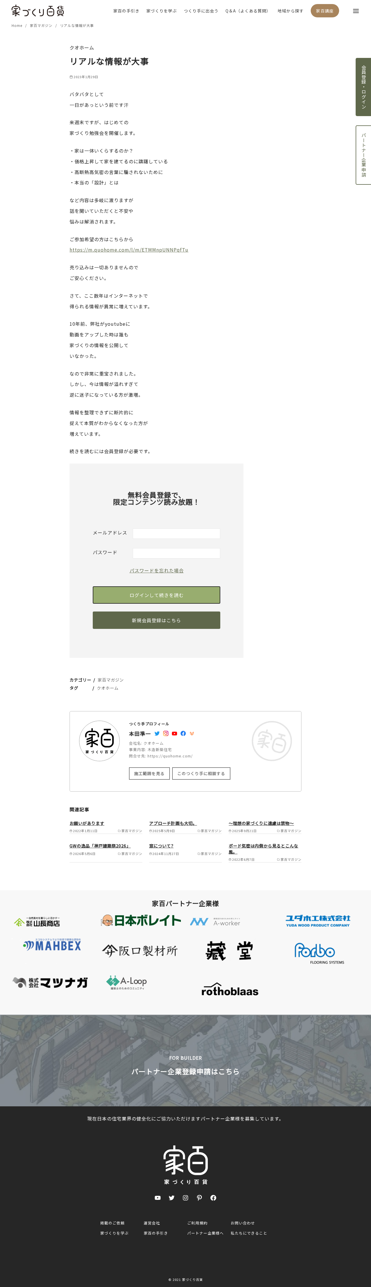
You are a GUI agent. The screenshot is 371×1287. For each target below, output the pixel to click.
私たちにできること (249, 1233)
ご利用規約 (197, 1223)
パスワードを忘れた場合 (157, 570)
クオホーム (108, 688)
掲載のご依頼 (112, 1223)
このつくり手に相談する (201, 773)
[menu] (355, 10)
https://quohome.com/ (170, 756)
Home (17, 25)
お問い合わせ (243, 1223)
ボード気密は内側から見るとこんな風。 (263, 848)
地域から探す (291, 11)
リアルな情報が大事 (77, 25)
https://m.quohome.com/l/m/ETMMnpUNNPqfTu (129, 249)
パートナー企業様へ (205, 1233)
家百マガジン (42, 25)
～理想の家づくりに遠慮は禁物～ (261, 823)
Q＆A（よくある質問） (248, 11)
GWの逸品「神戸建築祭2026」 (100, 846)
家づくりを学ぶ (161, 11)
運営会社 (152, 1223)
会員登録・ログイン (363, 87)
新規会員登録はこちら (156, 620)
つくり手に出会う (201, 11)
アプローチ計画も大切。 (173, 823)
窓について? (161, 846)
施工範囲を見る (149, 773)
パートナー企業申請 (363, 155)
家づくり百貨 (192, 1279)
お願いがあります (87, 823)
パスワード (105, 552)
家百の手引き (126, 11)
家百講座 (325, 11)
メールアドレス (110, 532)
